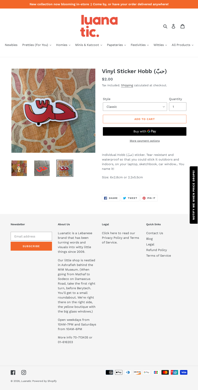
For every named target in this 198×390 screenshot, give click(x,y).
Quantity (175, 99)
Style (106, 99)
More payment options (145, 140)
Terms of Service (158, 255)
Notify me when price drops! (193, 195)
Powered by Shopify (44, 381)
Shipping (127, 85)
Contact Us (154, 233)
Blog (149, 239)
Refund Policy (156, 250)
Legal (150, 244)
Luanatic (26, 381)
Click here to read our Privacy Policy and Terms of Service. (120, 237)
